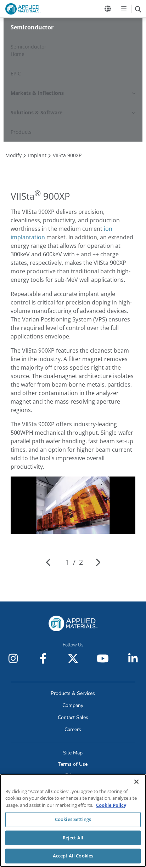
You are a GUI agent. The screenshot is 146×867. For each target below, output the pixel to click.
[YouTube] (103, 658)
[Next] (97, 562)
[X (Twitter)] (73, 658)
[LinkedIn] (133, 658)
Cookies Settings (73, 819)
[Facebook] (43, 658)
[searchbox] (138, 9)
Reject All (73, 837)
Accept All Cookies (73, 855)
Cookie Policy (111, 805)
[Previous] (48, 562)
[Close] (136, 781)
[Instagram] (13, 658)
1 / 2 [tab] (74, 562)
